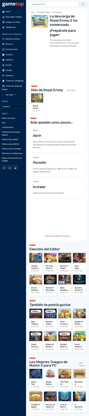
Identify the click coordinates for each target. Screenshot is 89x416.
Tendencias (10, 27)
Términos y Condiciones (12, 153)
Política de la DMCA (10, 144)
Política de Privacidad (11, 149)
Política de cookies (10, 139)
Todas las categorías (14, 81)
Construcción (11, 49)
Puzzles (9, 54)
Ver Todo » (71, 90)
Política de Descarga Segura (11, 133)
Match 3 (9, 44)
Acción (8, 65)
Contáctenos (7, 127)
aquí (74, 46)
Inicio (7, 11)
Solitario (9, 60)
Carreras (9, 75)
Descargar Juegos (13, 17)
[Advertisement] (57, 66)
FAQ (3, 123)
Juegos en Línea (12, 22)
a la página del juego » (60, 236)
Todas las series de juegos (12, 87)
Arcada (8, 70)
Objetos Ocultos (12, 39)
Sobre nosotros (8, 118)
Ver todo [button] (8, 95)
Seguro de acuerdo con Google (12, 159)
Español (6, 107)
